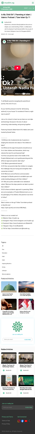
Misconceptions (6, 274)
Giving (3, 267)
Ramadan (4, 253)
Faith (3, 256)
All (2, 246)
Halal (3, 260)
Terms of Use (6, 420)
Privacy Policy (6, 424)
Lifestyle (4, 270)
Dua (3, 249)
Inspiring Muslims (6, 263)
